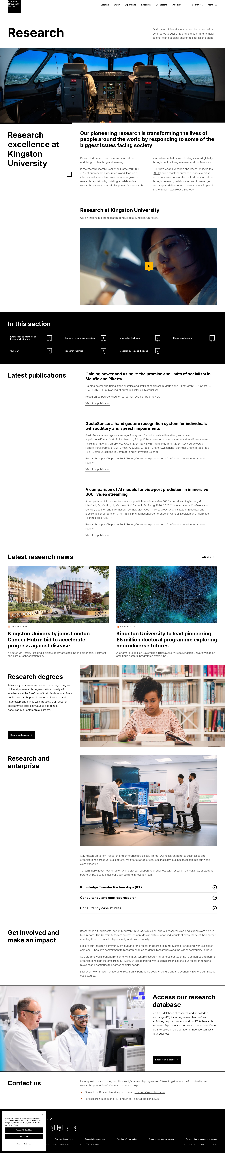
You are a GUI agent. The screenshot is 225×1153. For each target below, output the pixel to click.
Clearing (105, 5)
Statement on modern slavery (161, 1139)
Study (117, 5)
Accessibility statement (95, 1139)
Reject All (24, 1136)
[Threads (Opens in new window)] (75, 1127)
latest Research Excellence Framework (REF (113, 168)
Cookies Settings (24, 1144)
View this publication (97, 403)
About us (177, 5)
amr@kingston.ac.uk (146, 1098)
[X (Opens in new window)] (52, 1127)
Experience (130, 5)
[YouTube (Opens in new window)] (59, 1127)
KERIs (157, 173)
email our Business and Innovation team (129, 874)
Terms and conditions (63, 1139)
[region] (24, 1131)
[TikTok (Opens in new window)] (67, 1127)
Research (146, 5)
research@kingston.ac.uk (150, 1092)
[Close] (42, 1114)
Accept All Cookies (24, 1130)
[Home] (14, 6)
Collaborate (161, 5)
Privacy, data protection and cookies (201, 1139)
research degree (151, 945)
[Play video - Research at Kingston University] (149, 266)
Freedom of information (127, 1139)
